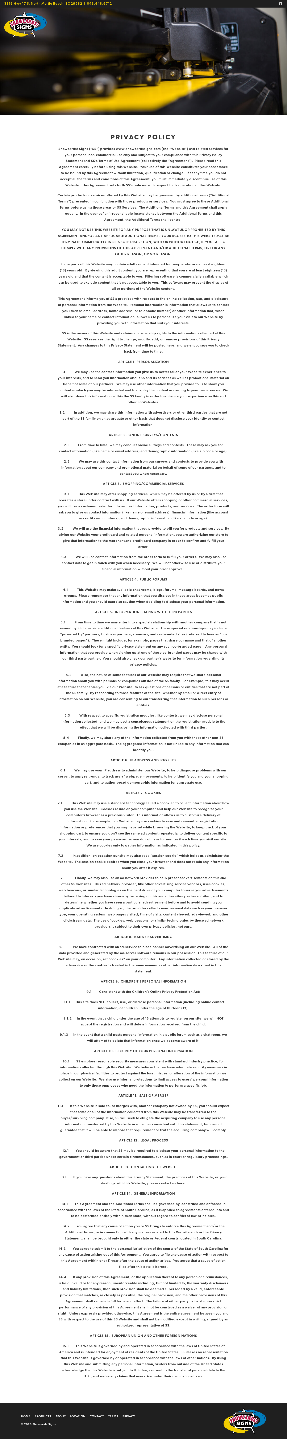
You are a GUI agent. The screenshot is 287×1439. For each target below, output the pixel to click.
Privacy (128, 1416)
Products (43, 1416)
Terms (113, 1416)
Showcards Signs (25, 24)
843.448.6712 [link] (99, 3)
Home (25, 1416)
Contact (97, 1416)
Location (78, 1416)
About (60, 1416)
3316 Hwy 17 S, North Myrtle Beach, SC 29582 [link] (43, 3)
